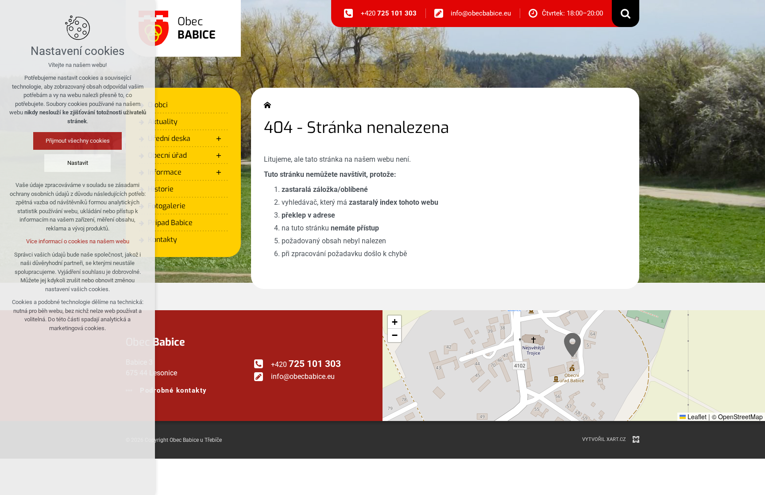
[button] (572, 345)
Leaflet (696, 416)
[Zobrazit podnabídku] (219, 138)
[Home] (269, 104)
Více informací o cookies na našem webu (77, 241)
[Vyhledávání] (625, 13)
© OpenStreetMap (737, 416)
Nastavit (77, 163)
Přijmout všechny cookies (78, 140)
